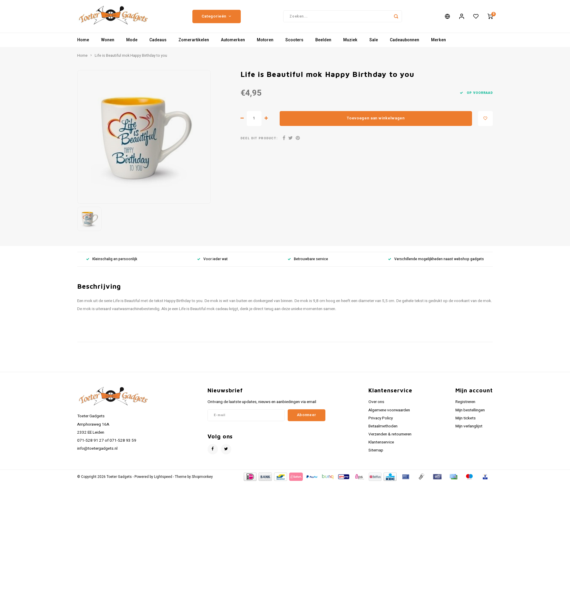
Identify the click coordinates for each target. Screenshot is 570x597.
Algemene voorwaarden (389, 410)
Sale (373, 40)
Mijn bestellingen (470, 410)
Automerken (233, 40)
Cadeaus (158, 40)
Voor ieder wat (215, 259)
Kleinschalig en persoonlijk (114, 259)
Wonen (107, 40)
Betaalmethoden (383, 426)
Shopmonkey (202, 476)
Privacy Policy (380, 418)
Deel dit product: (259, 138)
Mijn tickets (465, 418)
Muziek (350, 40)
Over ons (376, 402)
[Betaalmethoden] (249, 476)
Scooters (294, 40)
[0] (490, 16)
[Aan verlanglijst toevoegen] (485, 118)
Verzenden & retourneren (389, 434)
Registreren (465, 402)
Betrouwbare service (311, 259)
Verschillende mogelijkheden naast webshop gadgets (439, 259)
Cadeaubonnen (404, 40)
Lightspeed (163, 476)
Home (83, 40)
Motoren (265, 40)
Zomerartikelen (193, 40)
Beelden (323, 40)
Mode (131, 40)
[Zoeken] (396, 16)
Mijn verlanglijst (468, 426)
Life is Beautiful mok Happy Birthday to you (131, 55)
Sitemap (375, 450)
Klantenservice (381, 442)
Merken (438, 40)
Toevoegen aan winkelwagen (376, 118)
